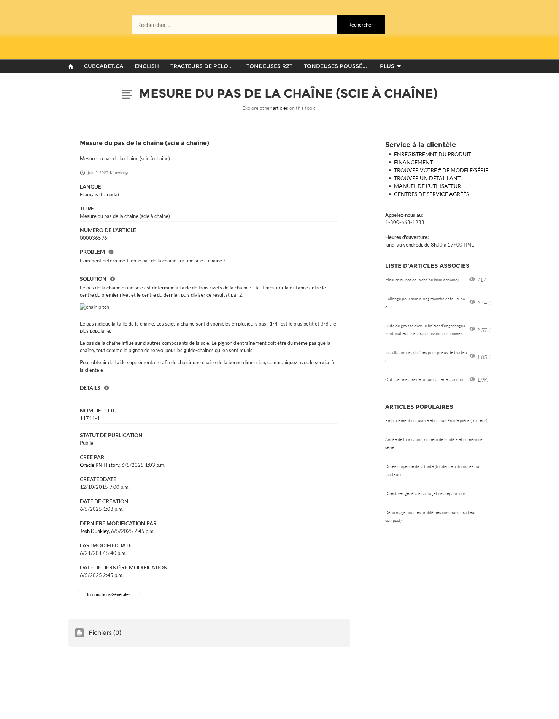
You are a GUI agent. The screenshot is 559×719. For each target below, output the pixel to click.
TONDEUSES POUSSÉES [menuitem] (336, 66)
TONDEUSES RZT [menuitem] (269, 66)
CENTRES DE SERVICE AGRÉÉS (431, 194)
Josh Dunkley (94, 531)
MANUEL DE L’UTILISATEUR (427, 186)
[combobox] (258, 24)
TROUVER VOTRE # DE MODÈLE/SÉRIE (441, 170)
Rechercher (360, 25)
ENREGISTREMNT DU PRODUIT (432, 154)
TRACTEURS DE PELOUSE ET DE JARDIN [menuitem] (205, 66)
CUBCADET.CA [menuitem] (103, 66)
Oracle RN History (99, 465)
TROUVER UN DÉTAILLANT (427, 178)
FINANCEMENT (413, 162)
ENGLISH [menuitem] (147, 66)
